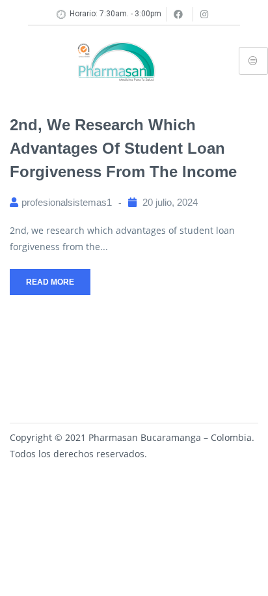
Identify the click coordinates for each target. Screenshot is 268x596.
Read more (50, 282)
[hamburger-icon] (253, 61)
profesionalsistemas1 (66, 202)
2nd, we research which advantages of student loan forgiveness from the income (123, 148)
